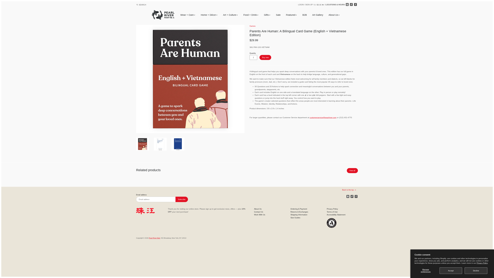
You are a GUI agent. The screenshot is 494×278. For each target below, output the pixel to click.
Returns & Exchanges (299, 212)
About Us (333, 15)
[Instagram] (347, 4)
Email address (141, 195)
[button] (190, 79)
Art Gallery (317, 15)
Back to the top (348, 190)
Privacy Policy (482, 263)
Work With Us (259, 215)
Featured (290, 15)
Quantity (253, 53)
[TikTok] (351, 4)
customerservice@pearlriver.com (323, 117)
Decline (476, 271)
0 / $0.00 (318, 5)
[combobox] (146, 4)
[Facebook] (355, 4)
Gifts (266, 15)
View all (352, 171)
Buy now (265, 57)
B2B (304, 15)
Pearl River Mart (154, 238)
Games (252, 26)
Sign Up (309, 5)
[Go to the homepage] (163, 12)
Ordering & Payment (298, 209)
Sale (278, 15)
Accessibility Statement (336, 215)
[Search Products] (137, 5)
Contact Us (258, 212)
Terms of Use (332, 212)
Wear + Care (187, 15)
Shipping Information (298, 215)
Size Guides (295, 218)
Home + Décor (208, 15)
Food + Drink (250, 15)
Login (301, 5)
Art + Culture (229, 15)
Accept (451, 271)
